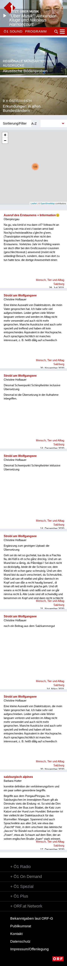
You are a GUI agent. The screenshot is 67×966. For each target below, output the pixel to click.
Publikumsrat (20, 926)
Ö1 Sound (13, 31)
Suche (56, 31)
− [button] (5, 140)
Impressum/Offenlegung (29, 949)
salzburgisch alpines (18, 776)
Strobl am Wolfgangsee (20, 295)
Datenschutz (20, 941)
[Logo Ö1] (9, 8)
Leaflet (34, 203)
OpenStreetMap (47, 203)
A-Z (34, 123)
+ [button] (5, 135)
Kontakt (16, 934)
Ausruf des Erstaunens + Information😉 (32, 215)
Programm (36, 31)
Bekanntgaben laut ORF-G (31, 918)
